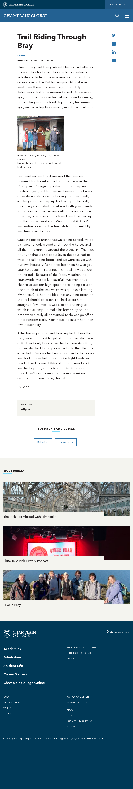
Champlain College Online (24, 683)
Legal (69, 715)
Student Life (13, 666)
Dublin (21, 55)
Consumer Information (79, 721)
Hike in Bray (66, 588)
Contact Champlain (77, 697)
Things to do (65, 442)
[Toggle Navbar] (127, 15)
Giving (70, 658)
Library (7, 713)
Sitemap (70, 726)
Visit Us (7, 708)
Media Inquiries (11, 702)
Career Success (15, 674)
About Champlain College (81, 647)
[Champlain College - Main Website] (18, 4)
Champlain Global (25, 15)
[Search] (117, 15)
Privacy (70, 710)
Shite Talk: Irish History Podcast (66, 544)
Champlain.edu (118, 4)
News (6, 697)
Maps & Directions (76, 702)
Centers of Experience (79, 653)
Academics (12, 649)
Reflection (42, 442)
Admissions (12, 657)
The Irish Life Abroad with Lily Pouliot (66, 500)
